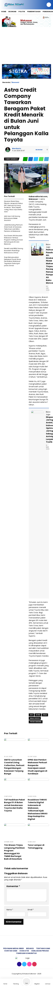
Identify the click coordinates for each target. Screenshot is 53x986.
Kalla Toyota (35, 718)
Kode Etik (24, 951)
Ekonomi (12, 11)
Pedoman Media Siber (13, 948)
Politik (21, 11)
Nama (10, 910)
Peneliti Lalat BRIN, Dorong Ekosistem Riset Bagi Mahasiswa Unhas (13, 250)
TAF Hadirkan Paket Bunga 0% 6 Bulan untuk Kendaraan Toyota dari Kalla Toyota (14, 805)
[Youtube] (34, 964)
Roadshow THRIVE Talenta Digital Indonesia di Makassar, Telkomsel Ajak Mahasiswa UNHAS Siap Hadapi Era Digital (37, 809)
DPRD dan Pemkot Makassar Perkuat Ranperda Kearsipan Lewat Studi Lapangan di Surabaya (37, 766)
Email (31, 910)
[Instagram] (29, 964)
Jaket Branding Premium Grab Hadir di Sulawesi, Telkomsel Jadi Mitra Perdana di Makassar (13, 228)
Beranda (6, 82)
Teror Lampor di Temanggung (36, 846)
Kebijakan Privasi (40, 951)
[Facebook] (18, 964)
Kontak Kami (10, 951)
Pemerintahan (33, 11)
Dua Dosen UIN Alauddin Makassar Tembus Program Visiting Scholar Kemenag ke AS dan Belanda (13, 240)
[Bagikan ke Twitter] (36, 159)
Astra (38, 715)
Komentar (13, 886)
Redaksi (30, 948)
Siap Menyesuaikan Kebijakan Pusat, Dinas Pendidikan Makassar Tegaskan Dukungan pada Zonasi (12, 261)
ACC (31, 715)
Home (3, 11)
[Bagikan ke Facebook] (30, 159)
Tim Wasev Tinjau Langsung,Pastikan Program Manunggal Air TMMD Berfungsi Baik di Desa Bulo (14, 852)
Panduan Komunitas (26, 953)
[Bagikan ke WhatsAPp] (41, 159)
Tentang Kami (43, 948)
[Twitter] (23, 964)
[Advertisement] (26, 44)
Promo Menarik (35, 722)
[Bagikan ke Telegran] (46, 159)
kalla (45, 715)
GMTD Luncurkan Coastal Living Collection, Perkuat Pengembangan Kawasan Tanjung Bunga (14, 766)
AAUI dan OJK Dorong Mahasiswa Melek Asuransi (12, 218)
